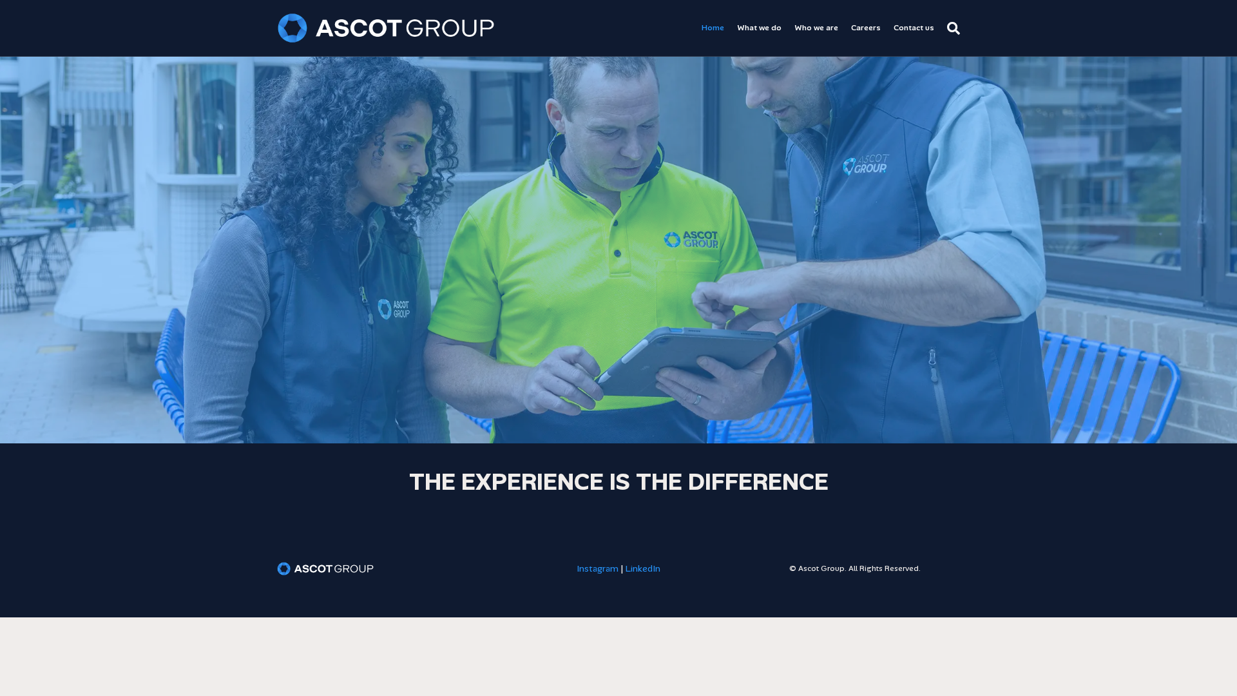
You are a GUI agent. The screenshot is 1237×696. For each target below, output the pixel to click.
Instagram (597, 568)
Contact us (914, 28)
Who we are (816, 28)
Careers (866, 28)
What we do (759, 28)
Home (713, 28)
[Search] (950, 28)
